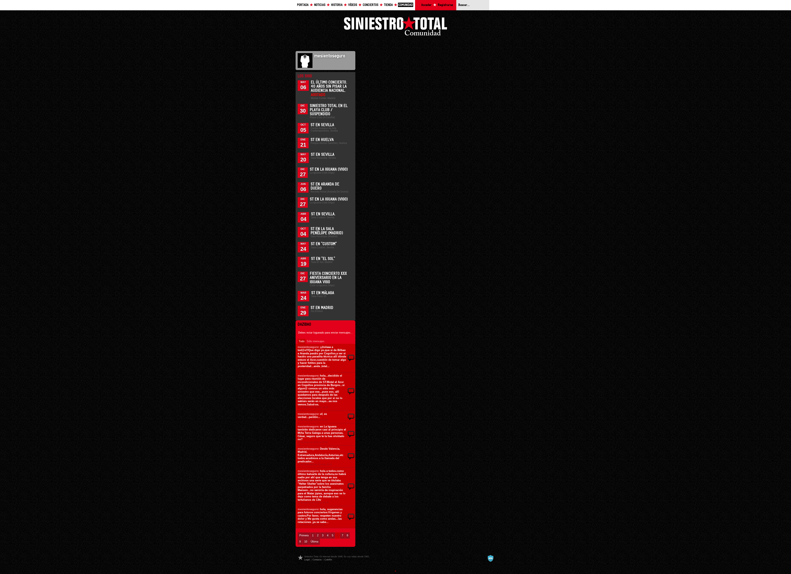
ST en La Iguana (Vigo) (329, 169)
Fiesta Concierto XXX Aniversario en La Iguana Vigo (328, 278)
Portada (303, 5)
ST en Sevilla (322, 125)
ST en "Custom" (324, 244)
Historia (337, 5)
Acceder (426, 5)
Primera (304, 535)
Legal (307, 559)
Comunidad (405, 5)
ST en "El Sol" (323, 259)
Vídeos (352, 5)
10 (305, 541)
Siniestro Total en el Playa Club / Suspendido (329, 110)
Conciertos (370, 5)
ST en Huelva (322, 140)
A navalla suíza (490, 558)
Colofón (328, 559)
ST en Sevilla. (323, 214)
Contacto (317, 559)
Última (314, 541)
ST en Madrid (322, 308)
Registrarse (445, 5)
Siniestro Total (395, 27)
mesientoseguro (308, 347)
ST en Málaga (322, 293)
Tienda (388, 5)
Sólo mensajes (315, 341)
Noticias (319, 5)
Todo (301, 341)
